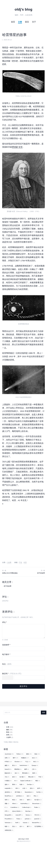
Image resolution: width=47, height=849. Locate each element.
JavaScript (9, 754)
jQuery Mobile (17, 811)
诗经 (22, 800)
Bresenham (36, 803)
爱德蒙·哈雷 (17, 147)
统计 (17, 773)
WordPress (9, 796)
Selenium (8, 822)
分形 (24, 788)
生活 (34, 758)
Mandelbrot (29, 792)
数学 (15, 758)
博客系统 (18, 769)
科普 (25, 562)
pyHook (28, 819)
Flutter (37, 807)
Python (20, 754)
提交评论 (23, 686)
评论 (4, 622)
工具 (34, 769)
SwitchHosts (24, 765)
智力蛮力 (38, 800)
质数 (7, 803)
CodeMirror (14, 807)
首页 (13, 22)
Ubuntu (26, 822)
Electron (18, 761)
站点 (7, 664)
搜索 (43, 712)
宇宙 (20, 562)
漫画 (7, 784)
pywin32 (37, 819)
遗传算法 (8, 792)
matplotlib (8, 788)
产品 (27, 761)
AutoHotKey (25, 803)
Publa (19, 819)
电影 (7, 826)
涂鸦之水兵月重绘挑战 (9, 573)
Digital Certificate (26, 780)
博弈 (37, 780)
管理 (7, 800)
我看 (34, 773)
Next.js (29, 815)
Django (35, 765)
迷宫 (14, 777)
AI (15, 780)
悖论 (36, 796)
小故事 (9, 562)
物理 (29, 800)
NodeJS (8, 769)
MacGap (28, 811)
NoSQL (39, 792)
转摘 (22, 784)
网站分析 (32, 777)
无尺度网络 (38, 826)
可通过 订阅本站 (11, 742)
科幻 (36, 761)
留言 (27, 22)
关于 (34, 22)
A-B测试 (8, 780)
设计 (22, 826)
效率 (39, 788)
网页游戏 (25, 773)
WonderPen (36, 822)
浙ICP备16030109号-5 (23, 841)
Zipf (29, 796)
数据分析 (8, 773)
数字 (29, 826)
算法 (14, 765)
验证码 (12, 674)
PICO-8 (38, 815)
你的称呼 (6, 645)
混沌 (32, 788)
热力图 (22, 777)
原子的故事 (41, 573)
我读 (37, 754)
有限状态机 (9, 830)
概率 (26, 769)
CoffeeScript (26, 807)
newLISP (19, 815)
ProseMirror (9, 819)
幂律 (14, 784)
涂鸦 (7, 758)
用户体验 (18, 792)
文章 (20, 22)
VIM (17, 788)
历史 (14, 826)
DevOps (30, 784)
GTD (7, 811)
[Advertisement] (23, 535)
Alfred (15, 803)
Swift (17, 822)
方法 (7, 777)
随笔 (29, 754)
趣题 (7, 765)
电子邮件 (6, 654)
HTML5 (8, 761)
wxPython (20, 796)
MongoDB (9, 815)
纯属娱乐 (25, 758)
